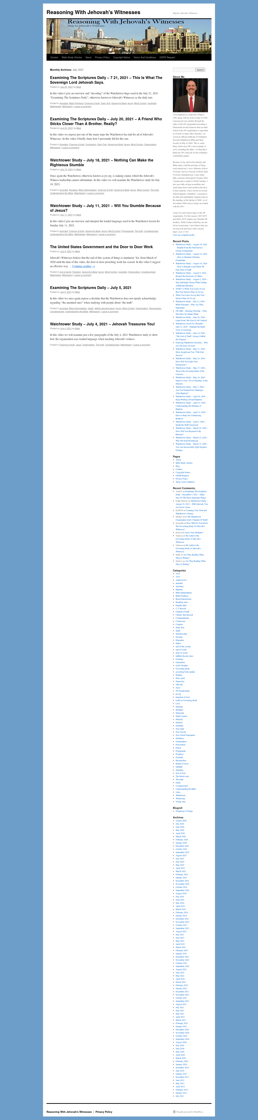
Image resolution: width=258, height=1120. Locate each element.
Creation (179, 624)
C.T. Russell (181, 608)
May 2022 (180, 975)
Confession (90, 144)
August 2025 (181, 855)
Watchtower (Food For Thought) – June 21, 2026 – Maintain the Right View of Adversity (190, 326)
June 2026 (180, 826)
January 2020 (181, 1064)
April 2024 (180, 906)
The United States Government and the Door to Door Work (101, 246)
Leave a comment (82, 106)
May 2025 (180, 864)
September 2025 (182, 852)
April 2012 (180, 1086)
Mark (78, 86)
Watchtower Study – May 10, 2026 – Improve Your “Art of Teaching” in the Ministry (192, 380)
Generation (180, 662)
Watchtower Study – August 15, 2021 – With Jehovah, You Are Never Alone (192, 503)
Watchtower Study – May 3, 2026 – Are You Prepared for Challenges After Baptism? (190, 389)
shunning (179, 769)
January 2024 (181, 915)
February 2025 (182, 874)
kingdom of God (183, 697)
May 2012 (180, 1083)
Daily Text (105, 103)
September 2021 (182, 1001)
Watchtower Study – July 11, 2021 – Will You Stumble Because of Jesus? (105, 208)
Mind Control (140, 103)
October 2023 (181, 925)
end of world (65, 271)
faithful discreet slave (105, 308)
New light (180, 728)
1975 (178, 576)
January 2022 (181, 988)
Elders (178, 643)
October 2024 (181, 887)
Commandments (182, 617)
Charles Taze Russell (184, 614)
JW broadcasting (183, 690)
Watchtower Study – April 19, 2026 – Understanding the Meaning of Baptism (191, 405)
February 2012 (182, 1089)
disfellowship (181, 633)
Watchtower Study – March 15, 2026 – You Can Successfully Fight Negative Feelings (192, 446)
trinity (178, 782)
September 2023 (182, 928)
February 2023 (182, 950)
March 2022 (181, 982)
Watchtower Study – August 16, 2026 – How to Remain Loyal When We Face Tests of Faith (191, 266)
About (88, 57)
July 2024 (180, 896)
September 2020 (182, 1039)
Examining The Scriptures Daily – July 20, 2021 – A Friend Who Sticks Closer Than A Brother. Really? (106, 121)
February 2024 (182, 912)
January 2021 (181, 1026)
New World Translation (185, 735)
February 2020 (182, 1061)
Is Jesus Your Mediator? (193, 532)
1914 (178, 573)
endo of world (181, 652)
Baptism (179, 589)
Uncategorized (151, 231)
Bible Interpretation (88, 189)
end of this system (183, 646)
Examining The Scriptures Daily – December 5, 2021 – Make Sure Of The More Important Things (191, 494)
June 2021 (180, 1010)
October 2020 (181, 1035)
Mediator (179, 709)
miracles (179, 722)
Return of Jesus (182, 763)
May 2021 (180, 1013)
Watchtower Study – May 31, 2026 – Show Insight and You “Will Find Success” (191, 352)
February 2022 (182, 985)
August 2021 (181, 1004)
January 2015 (181, 1073)
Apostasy (63, 103)
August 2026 (181, 820)
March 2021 (181, 1020)
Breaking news (182, 602)
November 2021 (182, 994)
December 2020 (182, 1029)
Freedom (76, 271)
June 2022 (180, 972)
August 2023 (181, 931)
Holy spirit (180, 678)
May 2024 (180, 902)
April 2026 (180, 833)
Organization (150, 144)
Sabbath (179, 766)
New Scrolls (181, 731)
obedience (180, 738)
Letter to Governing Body (186, 700)
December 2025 (182, 845)
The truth (154, 189)
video (178, 792)
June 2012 (180, 1080)
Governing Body (119, 103)
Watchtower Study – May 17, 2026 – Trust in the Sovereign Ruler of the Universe (191, 371)
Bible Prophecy (76, 103)
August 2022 (181, 969)
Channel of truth (92, 103)
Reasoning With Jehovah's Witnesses (93, 12)
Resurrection (155, 308)
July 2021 (180, 1007)
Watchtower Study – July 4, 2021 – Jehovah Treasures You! (102, 323)
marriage (179, 706)
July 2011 (180, 1095)
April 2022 (180, 978)
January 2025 (181, 877)
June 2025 (180, 861)
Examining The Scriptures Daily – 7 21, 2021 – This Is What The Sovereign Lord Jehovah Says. (106, 80)
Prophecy (180, 754)
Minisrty (179, 719)
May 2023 (180, 940)
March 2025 (181, 871)
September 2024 (182, 890)
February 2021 (182, 1023)
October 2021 (181, 997)
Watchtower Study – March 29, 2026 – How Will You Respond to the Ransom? (192, 431)
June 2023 (180, 937)
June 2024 (180, 899)
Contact (54, 57)
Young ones (181, 801)
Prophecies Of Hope (184, 811)
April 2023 (180, 944)
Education (180, 640)
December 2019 (182, 1067)
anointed (63, 189)
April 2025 (180, 868)
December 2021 (182, 991)
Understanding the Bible (61, 193)
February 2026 (182, 839)
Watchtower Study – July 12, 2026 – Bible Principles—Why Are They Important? (191, 304)
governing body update (185, 671)
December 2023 (182, 918)
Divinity (179, 636)
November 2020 (182, 1032)
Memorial (180, 712)
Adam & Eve (181, 579)
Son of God (181, 773)
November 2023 (182, 921)
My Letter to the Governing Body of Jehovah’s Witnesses (188, 538)
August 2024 (181, 893)
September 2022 (182, 966)
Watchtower (55, 106)
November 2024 (182, 883)
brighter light (181, 605)
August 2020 (181, 1042)
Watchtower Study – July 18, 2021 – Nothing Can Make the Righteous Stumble (101, 162)
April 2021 (180, 1016)
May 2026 (180, 830)
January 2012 (181, 1092)
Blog (178, 465)
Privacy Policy (102, 57)
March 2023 (181, 947)
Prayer (178, 747)
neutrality (152, 103)
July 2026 (180, 823)
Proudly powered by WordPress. (190, 1111)
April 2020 (180, 1054)
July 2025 (180, 858)
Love (178, 703)
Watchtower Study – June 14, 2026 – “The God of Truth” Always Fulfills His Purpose (191, 336)
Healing (179, 674)
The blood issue (182, 776)
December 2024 (182, 880)
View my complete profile (183, 234)
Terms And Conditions (145, 57)
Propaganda (128, 231)
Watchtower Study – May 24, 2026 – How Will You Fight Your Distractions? (191, 361)
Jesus (78, 344)
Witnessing (67, 106)
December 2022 (182, 956)
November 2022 (182, 959)
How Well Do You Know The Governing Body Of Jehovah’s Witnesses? (192, 526)
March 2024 (181, 909)
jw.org (130, 103)
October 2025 (181, 849)
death (91, 308)
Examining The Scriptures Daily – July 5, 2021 (91, 287)
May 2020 (180, 1051)
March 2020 (181, 1058)
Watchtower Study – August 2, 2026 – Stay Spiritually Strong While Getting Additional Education (192, 282)
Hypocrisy (180, 681)
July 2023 (180, 934)
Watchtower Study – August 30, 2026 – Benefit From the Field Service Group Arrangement (191, 247)
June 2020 (180, 1048)
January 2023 (181, 953)
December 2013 (182, 1077)
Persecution (180, 744)
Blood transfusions (183, 598)
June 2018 (180, 1070)
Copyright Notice (121, 57)
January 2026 (181, 842)
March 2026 (181, 836)
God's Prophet (182, 665)
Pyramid (179, 757)
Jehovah (179, 684)
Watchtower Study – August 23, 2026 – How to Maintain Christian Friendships (191, 257)
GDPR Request (167, 57)
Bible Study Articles (72, 57)
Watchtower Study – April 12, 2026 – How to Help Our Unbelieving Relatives (191, 415)
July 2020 (180, 1045)
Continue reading (83, 266)
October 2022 (181, 963)
